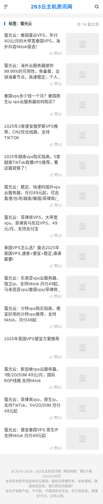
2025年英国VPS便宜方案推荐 (31, 338)
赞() (56, 53)
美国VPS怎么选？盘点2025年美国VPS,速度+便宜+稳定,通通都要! (32, 253)
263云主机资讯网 (52, 7)
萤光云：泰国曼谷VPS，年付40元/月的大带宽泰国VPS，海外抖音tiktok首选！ (32, 41)
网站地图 (70, 471)
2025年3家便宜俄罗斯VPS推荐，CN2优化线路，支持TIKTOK (31, 132)
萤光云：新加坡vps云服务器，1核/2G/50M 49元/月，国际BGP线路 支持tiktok (32, 374)
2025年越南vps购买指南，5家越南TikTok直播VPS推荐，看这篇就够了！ (32, 162)
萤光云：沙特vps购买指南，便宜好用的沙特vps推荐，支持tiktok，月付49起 (32, 314)
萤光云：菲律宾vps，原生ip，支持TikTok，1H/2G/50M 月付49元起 (32, 405)
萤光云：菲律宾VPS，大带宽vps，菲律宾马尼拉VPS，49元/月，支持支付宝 (31, 223)
